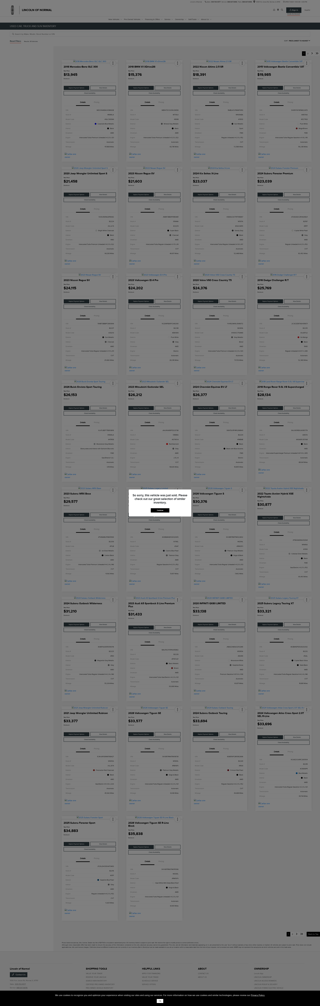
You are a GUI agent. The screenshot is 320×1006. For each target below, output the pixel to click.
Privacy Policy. (258, 995)
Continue (160, 510)
